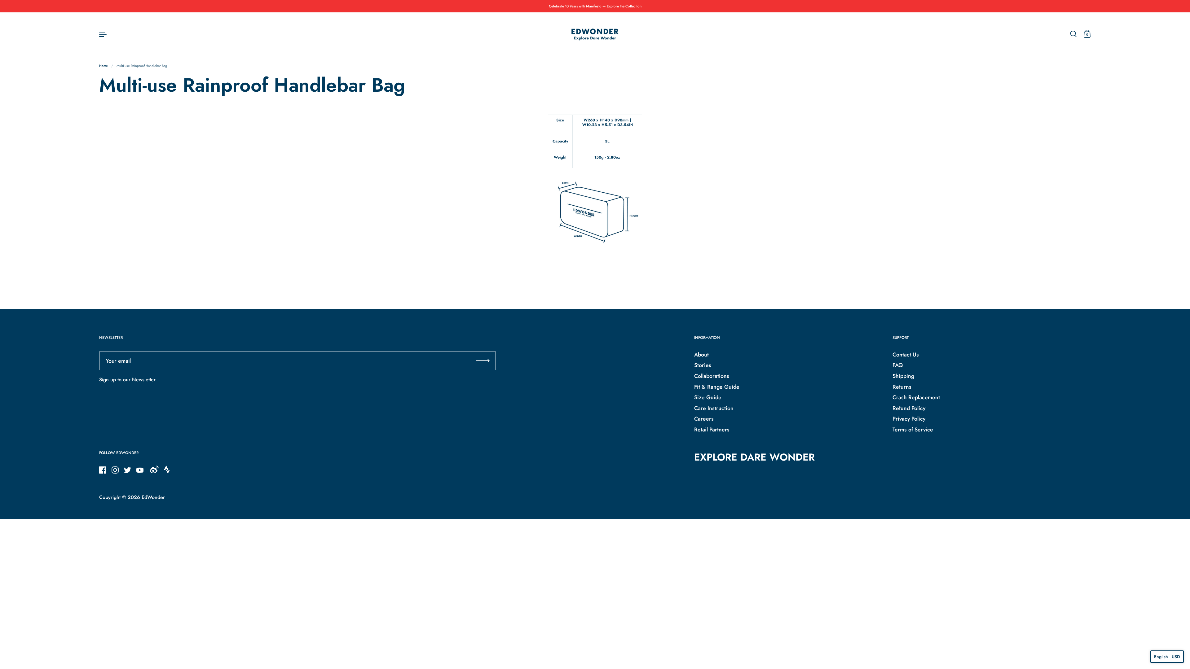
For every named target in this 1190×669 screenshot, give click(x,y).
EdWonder (153, 497)
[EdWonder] (595, 34)
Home (103, 65)
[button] (1167, 656)
